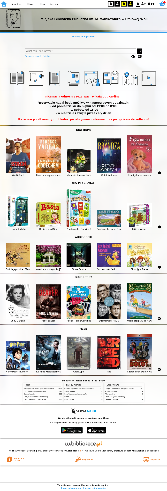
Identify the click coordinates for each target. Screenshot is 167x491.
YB (124, 3)
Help (42, 4)
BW (117, 3)
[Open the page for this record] (19, 156)
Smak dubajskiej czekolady (115, 397)
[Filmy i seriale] (149, 86)
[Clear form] (133, 56)
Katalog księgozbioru (83, 36)
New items (16, 4)
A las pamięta (110, 394)
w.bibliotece (73, 450)
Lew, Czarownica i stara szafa (35, 399)
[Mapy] (130, 86)
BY (130, 3)
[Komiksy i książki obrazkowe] (111, 86)
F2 (151, 3)
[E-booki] (55, 86)
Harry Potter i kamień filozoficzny (36, 397)
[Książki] (18, 86)
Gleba (66, 397)
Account (54, 4)
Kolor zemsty (69, 399)
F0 (138, 3)
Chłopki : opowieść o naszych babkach (79, 388)
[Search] (139, 51)
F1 (143, 3)
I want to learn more (71, 488)
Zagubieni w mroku (112, 399)
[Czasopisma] (74, 86)
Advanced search (33, 56)
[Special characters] (139, 56)
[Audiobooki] (36, 86)
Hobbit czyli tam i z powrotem (35, 391)
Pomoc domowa (111, 391)
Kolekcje (47, 56)
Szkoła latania (29, 394)
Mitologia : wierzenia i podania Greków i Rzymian (42, 388)
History (31, 4)
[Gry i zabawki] (93, 86)
